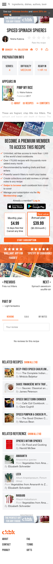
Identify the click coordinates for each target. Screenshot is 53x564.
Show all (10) (30, 362)
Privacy (6, 550)
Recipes (29, 103)
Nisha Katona (17, 38)
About (17, 103)
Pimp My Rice (25, 87)
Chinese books (20, 11)
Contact (6, 544)
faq (28, 539)
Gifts (29, 550)
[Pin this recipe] (41, 49)
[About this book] (8, 87)
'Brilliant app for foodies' (13, 255)
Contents (45, 103)
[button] (9, 4)
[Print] (31, 49)
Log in (36, 200)
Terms (30, 544)
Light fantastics (12, 305)
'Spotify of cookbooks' (39, 253)
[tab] (10, 316)
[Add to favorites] (36, 49)
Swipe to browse (12, 185)
